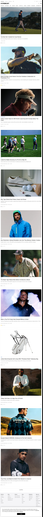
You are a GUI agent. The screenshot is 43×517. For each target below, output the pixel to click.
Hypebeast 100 (10, 498)
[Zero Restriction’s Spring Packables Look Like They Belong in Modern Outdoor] (21, 223)
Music (17, 5)
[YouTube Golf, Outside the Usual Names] (21, 20)
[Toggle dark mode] (39, 3)
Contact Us (38, 506)
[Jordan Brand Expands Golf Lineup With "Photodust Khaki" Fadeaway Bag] (21, 342)
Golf (1, 35)
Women (23, 497)
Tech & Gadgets (3, 74)
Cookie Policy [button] (37, 510)
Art (10, 5)
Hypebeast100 (38, 5)
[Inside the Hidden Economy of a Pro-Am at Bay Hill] (21, 143)
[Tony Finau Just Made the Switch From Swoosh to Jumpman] (21, 462)
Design (13, 5)
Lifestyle (21, 5)
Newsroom (38, 498)
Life (22, 498)
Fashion (2, 5)
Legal (37, 504)
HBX (29, 500)
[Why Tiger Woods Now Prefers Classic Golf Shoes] (21, 183)
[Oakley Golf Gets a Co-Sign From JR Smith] (21, 382)
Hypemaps (31, 497)
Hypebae (30, 498)
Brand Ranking (17, 495)
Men (22, 495)
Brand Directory (17, 497)
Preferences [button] (21, 511)
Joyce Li (3, 124)
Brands (28, 5)
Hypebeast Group (38, 496)
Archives (23, 501)
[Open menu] (40, 3)
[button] (23, 42)
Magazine (33, 5)
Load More (21, 489)
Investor (37, 501)
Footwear (7, 5)
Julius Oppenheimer (4, 163)
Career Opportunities (38, 500)
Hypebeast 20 (10, 500)
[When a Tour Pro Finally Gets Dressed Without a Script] (21, 303)
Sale (22, 502)
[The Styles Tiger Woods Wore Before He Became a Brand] (21, 263)
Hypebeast (31, 495)
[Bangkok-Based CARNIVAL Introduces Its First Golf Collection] (21, 421)
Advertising (38, 503)
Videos (25, 5)
